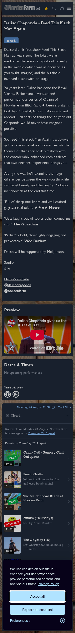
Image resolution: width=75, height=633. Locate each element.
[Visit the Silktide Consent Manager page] (62, 620)
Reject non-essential (37, 609)
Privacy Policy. (48, 583)
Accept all (37, 596)
